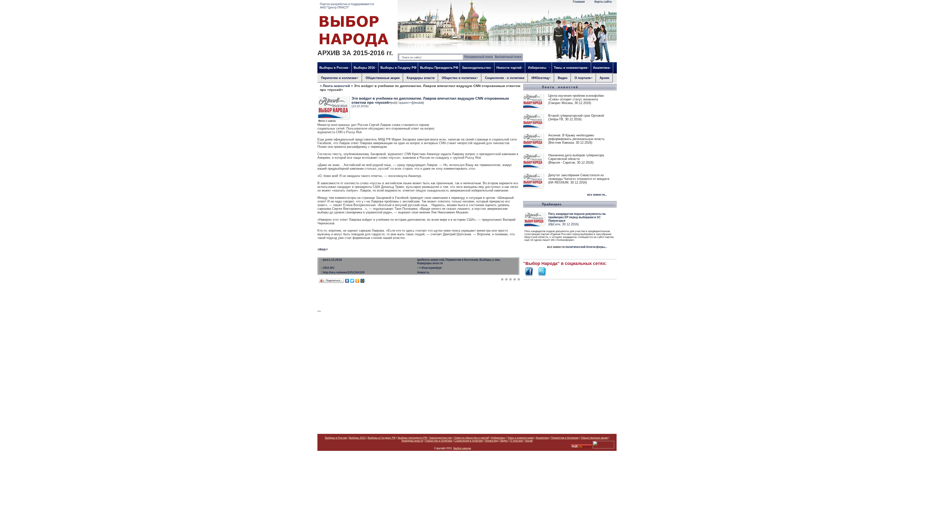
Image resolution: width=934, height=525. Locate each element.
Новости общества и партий (471, 437)
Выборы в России (336, 437)
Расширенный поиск (478, 57)
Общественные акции (383, 78)
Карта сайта (603, 1)
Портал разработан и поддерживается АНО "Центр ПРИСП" (347, 5)
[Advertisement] (569, 354)
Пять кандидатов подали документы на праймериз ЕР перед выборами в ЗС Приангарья (577, 217)
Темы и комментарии (520, 437)
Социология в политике (468, 440)
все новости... (597, 194)
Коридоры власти (421, 78)
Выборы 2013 (357, 437)
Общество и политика (438, 440)
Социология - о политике (504, 78)
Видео (562, 78)
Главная (579, 1)
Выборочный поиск (508, 57)
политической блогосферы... (586, 247)
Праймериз (551, 204)
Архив (604, 78)
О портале (516, 440)
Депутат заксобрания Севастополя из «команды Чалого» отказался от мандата (578, 177)
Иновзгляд (491, 440)
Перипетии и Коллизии (565, 437)
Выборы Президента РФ (439, 68)
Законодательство (440, 437)
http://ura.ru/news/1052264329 (344, 272)
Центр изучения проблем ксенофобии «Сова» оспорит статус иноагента (576, 97)
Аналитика (542, 437)
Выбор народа (462, 448)
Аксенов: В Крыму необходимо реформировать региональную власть (576, 137)
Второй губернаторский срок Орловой (576, 115)
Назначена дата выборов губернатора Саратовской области (576, 157)
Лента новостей (336, 86)
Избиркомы (498, 437)
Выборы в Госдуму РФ (398, 68)
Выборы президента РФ (412, 437)
